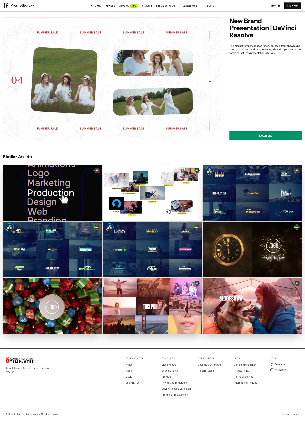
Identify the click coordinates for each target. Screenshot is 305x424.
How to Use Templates (174, 382)
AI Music (147, 6)
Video (128, 370)
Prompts (166, 376)
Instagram (280, 369)
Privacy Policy (241, 370)
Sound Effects (170, 370)
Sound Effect (132, 382)
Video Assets (169, 364)
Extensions (190, 6)
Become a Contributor (210, 364)
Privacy (285, 414)
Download (266, 135)
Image (129, 364)
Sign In (275, 5)
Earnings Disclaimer (245, 364)
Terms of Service (243, 376)
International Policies (245, 382)
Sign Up (292, 5)
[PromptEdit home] (20, 5)
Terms (296, 414)
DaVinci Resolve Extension (176, 388)
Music (128, 376)
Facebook (279, 364)
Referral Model (206, 370)
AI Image (96, 6)
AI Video (110, 6)
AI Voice (127, 6)
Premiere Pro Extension (175, 394)
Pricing (209, 6)
